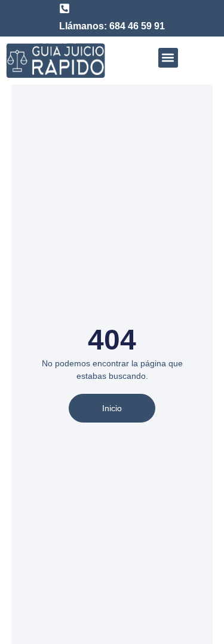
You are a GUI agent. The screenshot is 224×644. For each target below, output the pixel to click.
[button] (168, 58)
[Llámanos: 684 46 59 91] (64, 8)
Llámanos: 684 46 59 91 (112, 26)
